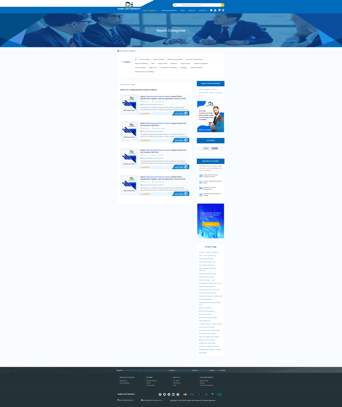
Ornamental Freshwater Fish (207, 293)
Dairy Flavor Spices (204, 280)
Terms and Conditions (206, 385)
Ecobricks (218, 350)
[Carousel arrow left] (200, 149)
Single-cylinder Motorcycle (207, 262)
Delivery (202, 383)
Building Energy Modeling (206, 350)
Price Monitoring (124, 383)
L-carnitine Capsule (205, 324)
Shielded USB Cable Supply (207, 343)
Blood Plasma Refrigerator (207, 311)
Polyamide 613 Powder (205, 296)
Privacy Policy (150, 385)
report (216, 370)
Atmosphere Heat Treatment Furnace (210, 283)
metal (200, 256)
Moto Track (216, 290)
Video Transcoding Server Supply (209, 337)
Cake (213, 280)
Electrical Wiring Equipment (207, 287)
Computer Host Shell (205, 290)
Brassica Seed (218, 296)
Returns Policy (204, 381)
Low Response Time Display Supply (209, 330)
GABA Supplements (205, 321)
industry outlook (162, 370)
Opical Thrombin (217, 324)
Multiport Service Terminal (207, 340)
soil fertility (202, 346)
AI (202, 96)
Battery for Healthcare (205, 308)
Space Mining (203, 353)
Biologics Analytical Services (207, 274)
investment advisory (183, 370)
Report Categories (149, 10)
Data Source (123, 381)
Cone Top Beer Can (210, 256)
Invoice (148, 383)
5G (200, 96)
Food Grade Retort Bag (206, 259)
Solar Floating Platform (206, 299)
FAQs (174, 385)
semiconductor (203, 93)
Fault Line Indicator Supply (207, 327)
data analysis (203, 370)
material (208, 252)
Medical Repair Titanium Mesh (208, 318)
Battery (211, 93)
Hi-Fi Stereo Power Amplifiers (207, 334)
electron (214, 89)
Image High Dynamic (212, 346)
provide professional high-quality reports (139, 370)
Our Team (176, 381)
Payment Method (151, 381)
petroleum (215, 252)
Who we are (176, 383)
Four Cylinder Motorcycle (206, 265)
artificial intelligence (205, 89)
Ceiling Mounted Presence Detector (152, 105)
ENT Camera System (205, 314)
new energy (218, 93)
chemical (201, 252)
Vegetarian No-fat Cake (206, 277)
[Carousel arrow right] (221, 149)
